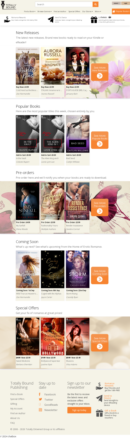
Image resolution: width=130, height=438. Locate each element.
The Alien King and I (50, 158)
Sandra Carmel (73, 229)
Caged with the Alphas (51, 293)
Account (116, 3)
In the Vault (21, 158)
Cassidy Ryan (72, 297)
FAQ (12, 422)
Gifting (13, 403)
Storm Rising (71, 293)
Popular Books (121, 11)
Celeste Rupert (22, 161)
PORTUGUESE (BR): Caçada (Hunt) (77, 90)
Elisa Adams (71, 364)
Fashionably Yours (49, 225)
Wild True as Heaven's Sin (27, 293)
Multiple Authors (48, 229)
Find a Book (16, 394)
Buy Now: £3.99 (47, 87)
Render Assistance (74, 225)
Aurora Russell (47, 93)
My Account (16, 408)
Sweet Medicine (23, 361)
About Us (15, 418)
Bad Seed (70, 158)
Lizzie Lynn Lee (47, 161)
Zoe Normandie (23, 93)
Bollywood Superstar (50, 361)
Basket (104, 17)
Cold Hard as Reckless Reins (27, 90)
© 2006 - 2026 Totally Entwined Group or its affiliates (37, 429)
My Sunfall (20, 225)
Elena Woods (22, 229)
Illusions (70, 361)
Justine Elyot (46, 364)
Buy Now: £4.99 (22, 87)
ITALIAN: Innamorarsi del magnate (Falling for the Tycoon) (52, 90)
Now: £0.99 (23, 357)
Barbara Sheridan (24, 364)
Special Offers (74, 11)
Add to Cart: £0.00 (23, 155)
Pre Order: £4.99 (23, 222)
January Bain (71, 93)
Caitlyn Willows (72, 161)
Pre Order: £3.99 (48, 222)
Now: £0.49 (73, 357)
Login (125, 3)
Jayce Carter (46, 297)
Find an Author (60, 11)
